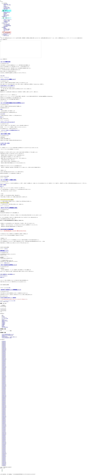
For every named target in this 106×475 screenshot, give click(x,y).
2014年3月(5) (4, 459)
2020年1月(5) (4, 404)
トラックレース (6, 77)
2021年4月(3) (4, 391)
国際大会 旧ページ (6, 15)
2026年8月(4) (4, 341)
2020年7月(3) (4, 399)
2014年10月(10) (4, 453)
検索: (1, 330)
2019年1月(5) (4, 415)
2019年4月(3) (4, 412)
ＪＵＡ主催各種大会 (7, 24)
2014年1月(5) (4, 461)
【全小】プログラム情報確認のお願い (9, 207)
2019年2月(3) (4, 414)
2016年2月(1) (4, 440)
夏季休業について (4, 250)
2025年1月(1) (4, 357)
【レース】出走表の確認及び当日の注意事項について (12, 102)
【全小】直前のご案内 (5, 133)
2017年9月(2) (4, 427)
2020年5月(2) (4, 401)
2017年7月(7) (4, 428)
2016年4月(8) (4, 439)
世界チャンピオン (6, 14)
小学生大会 (6, 177)
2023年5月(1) (4, 371)
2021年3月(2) (4, 392)
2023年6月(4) (4, 370)
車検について (2, 277)
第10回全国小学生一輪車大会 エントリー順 (7, 229)
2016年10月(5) (4, 434)
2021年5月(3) (4, 390)
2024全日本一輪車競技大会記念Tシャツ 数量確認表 (8, 297)
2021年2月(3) (4, 393)
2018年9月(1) (4, 417)
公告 (4, 30)
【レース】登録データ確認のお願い (8, 179)
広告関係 (3, 323)
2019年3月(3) (4, 413)
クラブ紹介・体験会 (7, 7)
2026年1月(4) (4, 347)
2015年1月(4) (4, 451)
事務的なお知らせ (4, 320)
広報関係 (3, 324)
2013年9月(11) (4, 464)
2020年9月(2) (4, 397)
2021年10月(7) (4, 386)
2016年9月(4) (4, 435)
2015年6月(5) (4, 447)
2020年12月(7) (4, 395)
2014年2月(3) (4, 460)
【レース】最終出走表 (5, 61)
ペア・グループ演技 (7, 287)
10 (5, 301)
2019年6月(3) (4, 410)
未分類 (3, 325)
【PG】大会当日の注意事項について (8, 264)
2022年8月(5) (4, 378)
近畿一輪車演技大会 (5, 327)
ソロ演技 (3, 316)
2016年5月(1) (4, 438)
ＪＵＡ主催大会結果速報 (7, 25)
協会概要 (5, 28)
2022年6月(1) (4, 380)
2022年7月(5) (4, 379)
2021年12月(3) (4, 384)
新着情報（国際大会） (7, 12)
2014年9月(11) (4, 454)
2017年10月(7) (4, 426)
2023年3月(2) (4, 373)
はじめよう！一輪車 (7, 20)
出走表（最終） (2, 75)
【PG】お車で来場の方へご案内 (7, 337)
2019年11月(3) (4, 406)
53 (6, 301)
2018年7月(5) (4, 419)
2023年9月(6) (4, 368)
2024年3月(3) (4, 364)
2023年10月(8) (4, 367)
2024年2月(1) (4, 365)
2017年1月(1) (4, 431)
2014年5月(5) (4, 457)
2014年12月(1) (4, 452)
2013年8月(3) (4, 465)
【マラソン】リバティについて (7, 122)
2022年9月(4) (4, 377)
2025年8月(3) (4, 351)
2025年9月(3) (4, 350)
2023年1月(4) (4, 375)
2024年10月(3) (4, 359)
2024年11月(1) (4, 358)
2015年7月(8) (4, 446)
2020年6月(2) (4, 400)
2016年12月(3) (4, 432)
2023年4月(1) (4, 372)
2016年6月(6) (4, 437)
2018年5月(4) (4, 421)
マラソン (5, 131)
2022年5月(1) (4, 381)
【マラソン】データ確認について (8, 79)
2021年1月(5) (4, 394)
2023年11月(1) (4, 366)
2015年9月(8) (4, 444)
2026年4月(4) (4, 344)
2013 (2, 315)
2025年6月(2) (4, 353)
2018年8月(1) (4, 418)
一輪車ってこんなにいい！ (8, 19)
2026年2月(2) (4, 346)
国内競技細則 (6, 26)
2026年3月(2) (4, 345)
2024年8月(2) (4, 361)
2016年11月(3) (4, 433)
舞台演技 (3, 326)
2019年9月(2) (4, 408)
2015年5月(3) (4, 448)
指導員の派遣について (7, 8)
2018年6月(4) (4, 420)
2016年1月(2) (4, 441)
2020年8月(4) (4, 398)
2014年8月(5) (4, 455)
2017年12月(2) (4, 424)
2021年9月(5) (4, 387)
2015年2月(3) (4, 450)
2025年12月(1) (4, 348)
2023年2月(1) (4, 374)
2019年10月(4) (4, 407)
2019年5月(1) (4, 411)
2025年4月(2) (4, 355)
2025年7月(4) (4, 352)
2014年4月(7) (4, 458)
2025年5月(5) (4, 354)
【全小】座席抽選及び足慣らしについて (8, 334)
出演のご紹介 (6, 9)
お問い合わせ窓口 (6, 35)
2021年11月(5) (4, 385)
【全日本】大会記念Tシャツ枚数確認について (10, 289)
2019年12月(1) (4, 405)
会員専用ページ (6, 6)
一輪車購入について (7, 21)
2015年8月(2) (4, 445)
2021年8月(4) (4, 388)
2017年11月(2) (4, 425)
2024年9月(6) (4, 360)
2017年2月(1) (4, 430)
